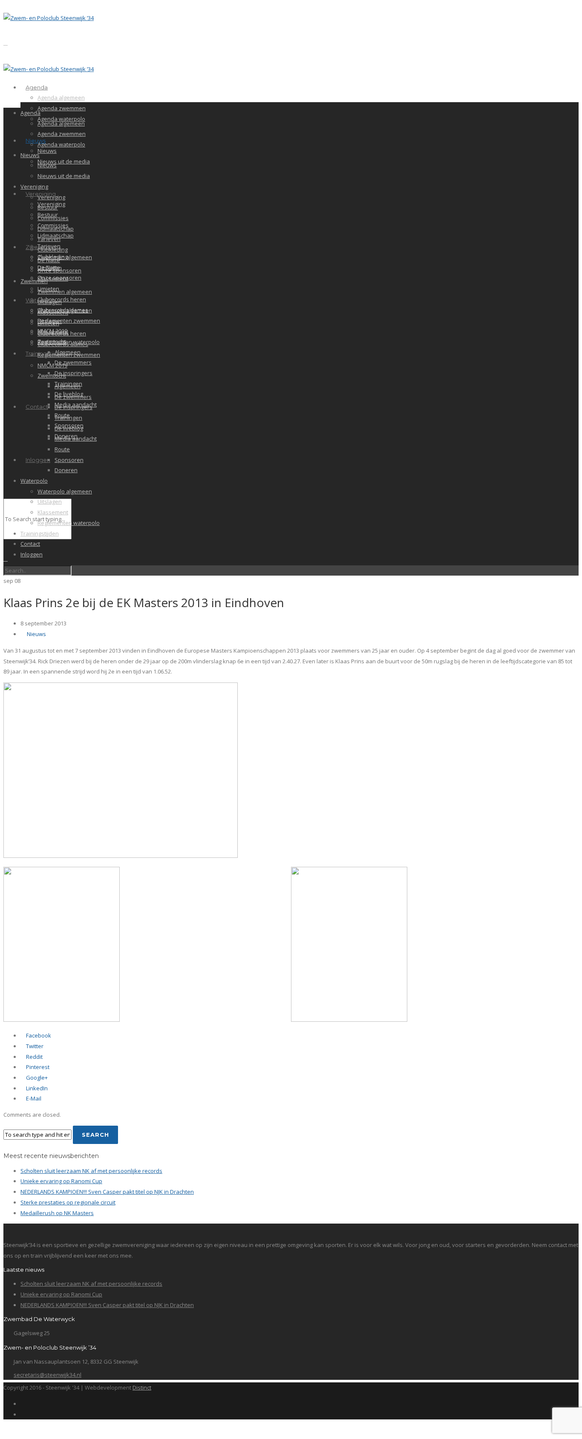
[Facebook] (22, 1403)
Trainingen (68, 417)
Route (62, 449)
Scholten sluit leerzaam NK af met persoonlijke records (91, 1171)
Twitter (34, 1046)
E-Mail (33, 1098)
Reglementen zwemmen (68, 320)
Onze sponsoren (59, 270)
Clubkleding (52, 249)
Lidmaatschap (55, 228)
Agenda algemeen (61, 97)
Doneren (66, 470)
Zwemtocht (51, 375)
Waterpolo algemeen (64, 491)
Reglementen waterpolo (68, 523)
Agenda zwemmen (61, 108)
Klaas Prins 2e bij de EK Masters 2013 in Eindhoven (143, 602)
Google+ (36, 1077)
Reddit (34, 1057)
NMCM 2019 (52, 365)
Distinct (142, 1387)
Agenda (37, 87)
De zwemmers (73, 362)
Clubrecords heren (61, 299)
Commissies (53, 218)
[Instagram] (22, 1414)
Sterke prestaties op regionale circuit (67, 1202)
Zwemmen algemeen (64, 257)
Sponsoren (69, 460)
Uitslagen (49, 302)
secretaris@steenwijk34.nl (47, 1375)
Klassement (52, 278)
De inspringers (73, 373)
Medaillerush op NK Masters (57, 1213)
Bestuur (47, 207)
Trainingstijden (39, 533)
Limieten (48, 323)
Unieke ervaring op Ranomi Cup (61, 1181)
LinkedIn (36, 1088)
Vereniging (34, 186)
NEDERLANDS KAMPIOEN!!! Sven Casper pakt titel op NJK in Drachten (107, 1191)
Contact (37, 406)
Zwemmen (34, 281)
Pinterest (37, 1067)
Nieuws (36, 140)
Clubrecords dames (62, 344)
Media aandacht (76, 438)
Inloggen (38, 459)
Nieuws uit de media (63, 161)
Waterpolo (34, 480)
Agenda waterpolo (61, 144)
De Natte (48, 260)
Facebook (38, 1035)
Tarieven (49, 239)
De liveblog (69, 428)
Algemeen (68, 386)
